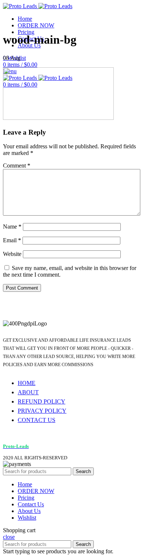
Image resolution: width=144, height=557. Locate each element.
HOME (26, 383)
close (9, 537)
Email (12, 240)
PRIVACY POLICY (42, 411)
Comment (16, 165)
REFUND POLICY (41, 401)
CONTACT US (36, 420)
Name (12, 226)
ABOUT (28, 392)
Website (12, 254)
